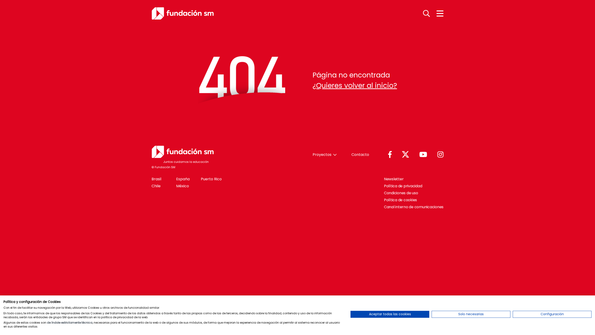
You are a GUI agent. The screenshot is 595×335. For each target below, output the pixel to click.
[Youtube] (423, 155)
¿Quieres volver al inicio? (355, 85)
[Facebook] (390, 155)
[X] (405, 155)
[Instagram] (440, 155)
